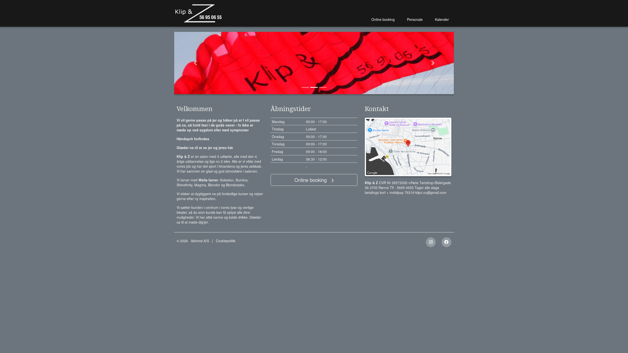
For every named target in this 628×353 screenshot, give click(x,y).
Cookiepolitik (226, 240)
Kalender (442, 19)
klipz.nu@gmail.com (430, 192)
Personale (415, 19)
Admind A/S (200, 240)
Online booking (383, 19)
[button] (195, 63)
